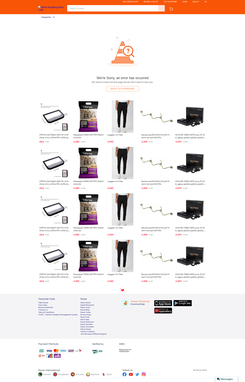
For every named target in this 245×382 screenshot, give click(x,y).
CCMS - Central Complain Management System (58, 315)
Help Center (43, 302)
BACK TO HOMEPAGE (122, 89)
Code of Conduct (87, 331)
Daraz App (84, 319)
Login (184, 2)
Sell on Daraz (85, 329)
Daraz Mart (85, 317)
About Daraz (85, 302)
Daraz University (87, 327)
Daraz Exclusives (87, 322)
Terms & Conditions (46, 312)
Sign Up (196, 2)
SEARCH (161, 8)
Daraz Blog (84, 310)
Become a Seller (151, 2)
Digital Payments (87, 305)
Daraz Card (85, 307)
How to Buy (42, 305)
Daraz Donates (86, 324)
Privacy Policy (85, 315)
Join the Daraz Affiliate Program (93, 334)
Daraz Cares (85, 312)
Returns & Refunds (45, 307)
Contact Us (43, 310)
